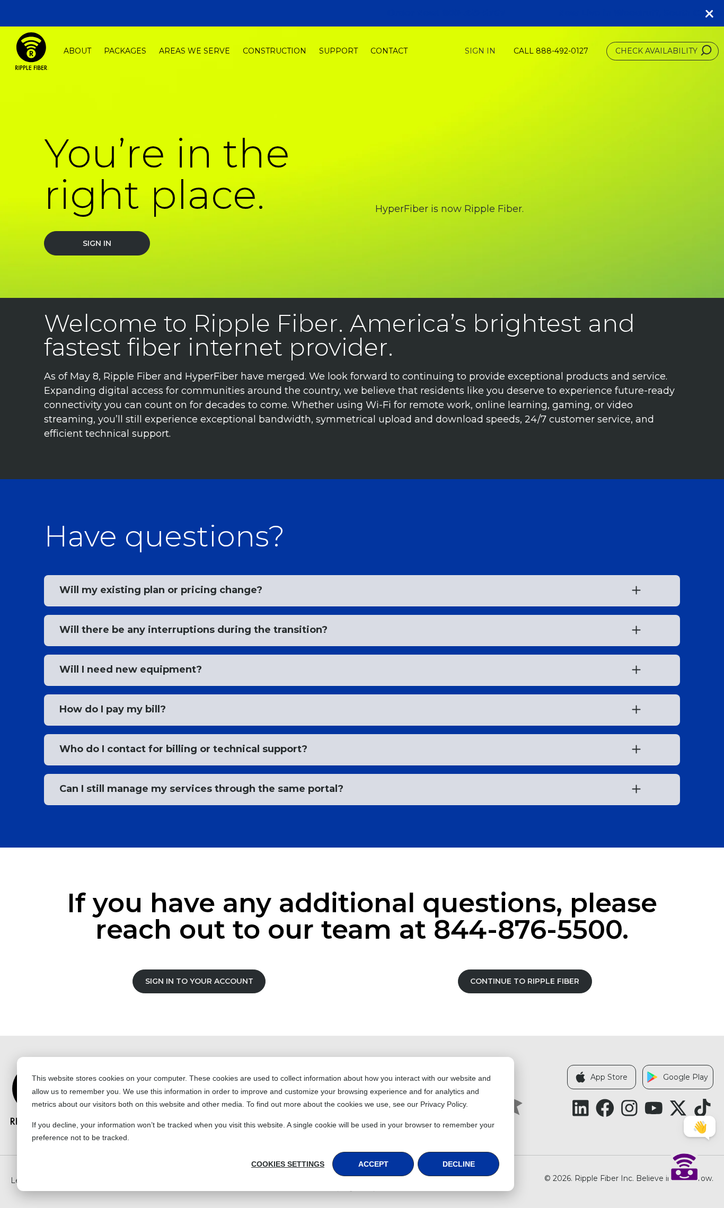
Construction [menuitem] (274, 51)
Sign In (480, 51)
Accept (373, 1164)
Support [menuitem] (338, 51)
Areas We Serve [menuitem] (194, 51)
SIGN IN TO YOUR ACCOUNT (199, 981)
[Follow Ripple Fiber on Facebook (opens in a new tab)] (605, 1108)
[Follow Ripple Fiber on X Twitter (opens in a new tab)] (678, 1108)
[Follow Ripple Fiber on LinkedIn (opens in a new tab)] (580, 1108)
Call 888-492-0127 (551, 51)
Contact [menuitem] (389, 51)
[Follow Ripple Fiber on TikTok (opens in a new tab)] (702, 1108)
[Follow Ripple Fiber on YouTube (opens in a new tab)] (653, 1108)
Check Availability (656, 51)
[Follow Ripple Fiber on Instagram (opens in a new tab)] (629, 1108)
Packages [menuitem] (125, 51)
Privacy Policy (443, 1104)
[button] (713, 13)
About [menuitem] (77, 51)
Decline (459, 1164)
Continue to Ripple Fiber (524, 981)
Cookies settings (287, 1164)
